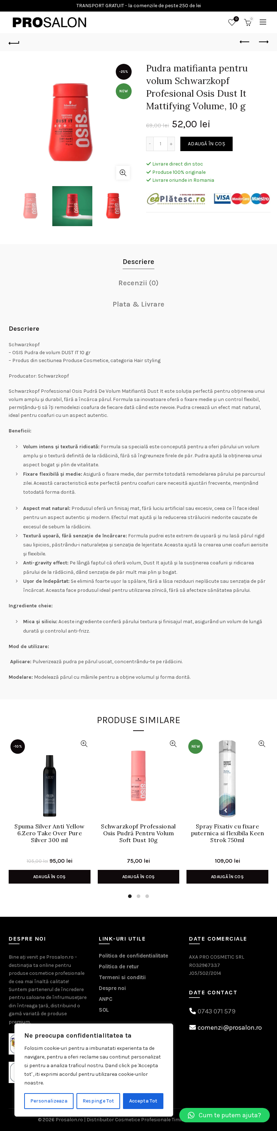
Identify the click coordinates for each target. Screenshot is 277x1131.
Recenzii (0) (138, 283)
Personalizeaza (48, 1101)
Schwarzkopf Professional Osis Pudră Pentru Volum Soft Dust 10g (138, 833)
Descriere (138, 262)
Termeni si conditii (122, 977)
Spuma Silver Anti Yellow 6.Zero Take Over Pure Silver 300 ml (49, 833)
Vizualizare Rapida (84, 744)
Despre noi (112, 988)
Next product (263, 42)
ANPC (106, 999)
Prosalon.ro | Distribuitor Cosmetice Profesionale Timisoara (125, 1120)
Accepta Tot (143, 1101)
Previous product (245, 42)
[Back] (14, 42)
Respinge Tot (98, 1101)
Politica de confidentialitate (133, 955)
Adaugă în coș (206, 144)
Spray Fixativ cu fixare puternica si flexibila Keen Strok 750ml (227, 833)
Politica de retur (119, 966)
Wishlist (236, 19)
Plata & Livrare (138, 304)
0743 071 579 (217, 1011)
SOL (104, 1010)
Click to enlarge (123, 173)
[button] (224, 1115)
